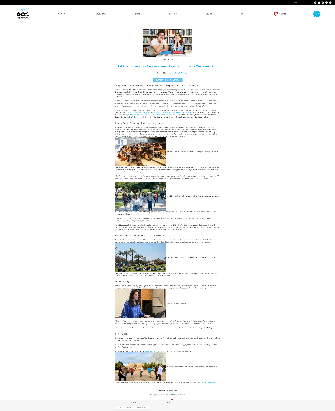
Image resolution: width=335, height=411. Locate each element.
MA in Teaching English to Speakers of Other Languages (174, 112)
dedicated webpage (209, 382)
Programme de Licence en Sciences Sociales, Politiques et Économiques (148, 115)
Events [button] (137, 14)
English (146, 351)
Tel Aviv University (181, 73)
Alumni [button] (209, 14)
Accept (119, 407)
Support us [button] (173, 14)
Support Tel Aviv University (167, 80)
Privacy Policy (154, 395)
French (153, 351)
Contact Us (181, 395)
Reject (129, 407)
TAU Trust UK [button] (62, 14)
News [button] (243, 14)
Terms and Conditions (168, 395)
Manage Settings (142, 407)
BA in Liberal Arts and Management (139, 112)
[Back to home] (22, 14)
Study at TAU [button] (101, 14)
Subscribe (282, 14)
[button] (316, 14)
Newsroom (171, 73)
